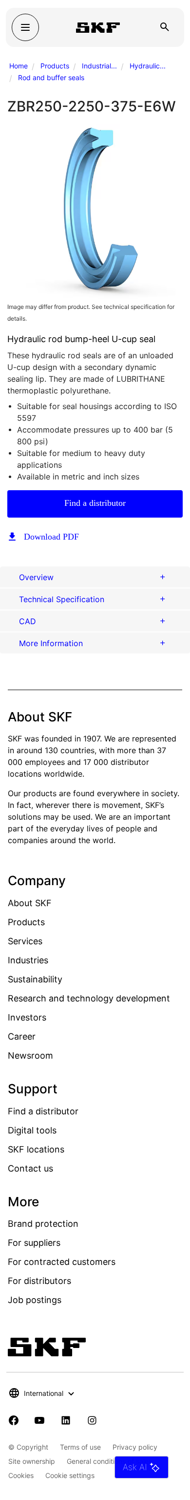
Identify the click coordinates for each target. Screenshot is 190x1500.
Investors (27, 1017)
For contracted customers (61, 1262)
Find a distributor (95, 503)
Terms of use (80, 1447)
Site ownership (31, 1461)
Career (22, 1036)
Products (54, 66)
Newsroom (30, 1055)
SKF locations (36, 1149)
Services (25, 941)
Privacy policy (135, 1447)
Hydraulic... (148, 66)
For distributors (39, 1281)
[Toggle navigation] (25, 27)
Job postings (34, 1300)
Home (18, 66)
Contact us (30, 1168)
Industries (28, 960)
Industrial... (99, 66)
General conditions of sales (109, 1461)
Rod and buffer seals (51, 77)
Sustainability (35, 979)
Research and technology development (89, 998)
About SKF (30, 903)
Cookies (21, 1475)
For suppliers (34, 1243)
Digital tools (32, 1130)
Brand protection (43, 1223)
